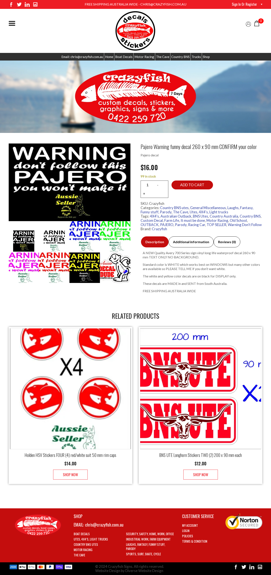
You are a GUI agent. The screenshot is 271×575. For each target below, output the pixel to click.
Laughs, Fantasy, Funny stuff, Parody (145, 546)
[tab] (155, 241)
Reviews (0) (227, 242)
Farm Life (171, 220)
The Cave (162, 57)
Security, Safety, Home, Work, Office (150, 534)
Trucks (196, 57)
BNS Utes (200, 216)
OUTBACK (150, 224)
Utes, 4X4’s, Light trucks (91, 539)
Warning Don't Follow (245, 224)
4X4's (154, 216)
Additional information (191, 242)
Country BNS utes (174, 207)
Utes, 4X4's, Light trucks (209, 212)
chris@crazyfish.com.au (104, 524)
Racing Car (196, 224)
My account (190, 525)
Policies (187, 536)
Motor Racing (144, 57)
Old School (238, 220)
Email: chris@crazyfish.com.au (82, 57)
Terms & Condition (194, 541)
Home (109, 57)
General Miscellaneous (208, 207)
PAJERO (166, 224)
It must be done (193, 220)
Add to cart (192, 185)
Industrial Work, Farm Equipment (148, 539)
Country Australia (224, 216)
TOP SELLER (216, 224)
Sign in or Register (244, 4)
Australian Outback (175, 216)
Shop (206, 57)
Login (185, 530)
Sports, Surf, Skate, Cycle (143, 554)
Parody (181, 224)
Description (154, 242)
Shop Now (70, 474)
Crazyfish (159, 229)
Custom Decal (152, 220)
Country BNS (180, 57)
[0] (256, 23)
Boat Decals (124, 57)
